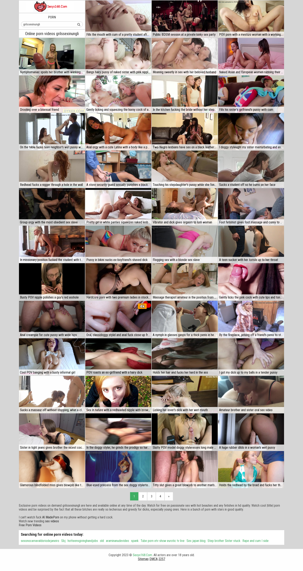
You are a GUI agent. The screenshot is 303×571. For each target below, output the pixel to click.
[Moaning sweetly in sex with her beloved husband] (185, 56)
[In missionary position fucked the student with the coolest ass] (52, 244)
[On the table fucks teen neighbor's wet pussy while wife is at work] (52, 131)
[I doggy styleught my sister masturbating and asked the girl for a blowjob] (251, 131)
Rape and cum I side (255, 541)
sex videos (52, 521)
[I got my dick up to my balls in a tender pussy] (251, 356)
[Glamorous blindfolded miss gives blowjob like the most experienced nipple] (52, 469)
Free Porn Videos (30, 525)
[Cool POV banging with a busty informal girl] (52, 356)
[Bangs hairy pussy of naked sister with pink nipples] (118, 56)
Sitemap (143, 559)
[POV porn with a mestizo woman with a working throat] (251, 19)
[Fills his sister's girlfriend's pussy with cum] (251, 94)
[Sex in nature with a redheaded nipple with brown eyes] (118, 394)
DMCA (153, 559)
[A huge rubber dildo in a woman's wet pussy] (251, 432)
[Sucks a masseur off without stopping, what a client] (52, 394)
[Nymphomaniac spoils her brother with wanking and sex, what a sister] (52, 56)
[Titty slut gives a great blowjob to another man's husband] (185, 469)
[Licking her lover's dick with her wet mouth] (185, 394)
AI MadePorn (50, 517)
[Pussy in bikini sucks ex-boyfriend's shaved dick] (118, 244)
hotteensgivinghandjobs (83, 541)
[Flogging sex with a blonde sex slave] (185, 244)
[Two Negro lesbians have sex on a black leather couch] (185, 131)
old (102, 541)
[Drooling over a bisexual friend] (52, 94)
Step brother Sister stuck (224, 541)
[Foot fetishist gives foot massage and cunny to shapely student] (251, 206)
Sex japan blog (196, 541)
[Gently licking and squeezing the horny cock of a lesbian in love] (118, 94)
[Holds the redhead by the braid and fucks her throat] (251, 469)
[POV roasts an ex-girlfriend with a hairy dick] (118, 356)
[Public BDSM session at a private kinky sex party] (185, 19)
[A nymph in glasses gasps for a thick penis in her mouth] (185, 319)
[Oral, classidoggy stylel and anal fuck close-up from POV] (118, 319)
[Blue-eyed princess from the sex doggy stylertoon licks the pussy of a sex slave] (118, 469)
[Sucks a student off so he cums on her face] (251, 169)
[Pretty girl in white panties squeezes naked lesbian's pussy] (118, 206)
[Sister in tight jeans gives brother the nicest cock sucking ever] (52, 432)
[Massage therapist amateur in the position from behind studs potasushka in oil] (185, 281)
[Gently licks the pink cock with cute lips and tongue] (251, 281)
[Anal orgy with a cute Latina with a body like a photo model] (118, 131)
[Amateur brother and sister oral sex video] (251, 394)
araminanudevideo (117, 541)
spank (135, 541)
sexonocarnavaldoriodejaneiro (40, 541)
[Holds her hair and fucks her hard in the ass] (185, 356)
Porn (52, 17)
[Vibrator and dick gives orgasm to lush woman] (185, 206)
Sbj (63, 541)
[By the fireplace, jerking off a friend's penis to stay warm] (251, 319)
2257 (162, 559)
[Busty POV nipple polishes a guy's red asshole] (52, 281)
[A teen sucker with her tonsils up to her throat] (251, 244)
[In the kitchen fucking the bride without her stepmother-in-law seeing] (185, 94)
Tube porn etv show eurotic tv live (162, 541)
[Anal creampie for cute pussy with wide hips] (52, 319)
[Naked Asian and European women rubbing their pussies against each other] (251, 56)
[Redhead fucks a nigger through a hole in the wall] (52, 169)
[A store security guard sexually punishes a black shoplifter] (118, 169)
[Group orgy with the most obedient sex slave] (52, 206)
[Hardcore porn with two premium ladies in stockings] (118, 281)
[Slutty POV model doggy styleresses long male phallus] (185, 432)
